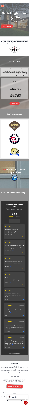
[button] (2, 6)
